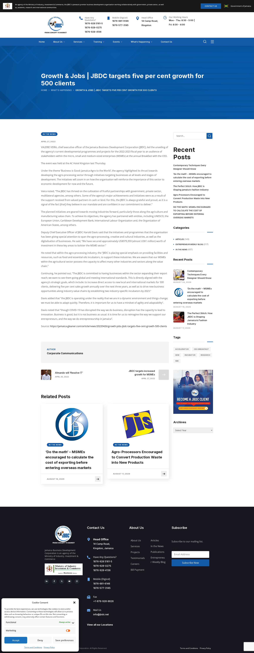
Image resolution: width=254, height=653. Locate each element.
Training (97, 42)
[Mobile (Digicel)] (108, 18)
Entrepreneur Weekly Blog (189, 244)
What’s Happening (140, 42)
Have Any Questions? (90, 19)
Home (42, 42)
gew (177, 355)
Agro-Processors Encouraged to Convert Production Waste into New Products (137, 457)
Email (175, 548)
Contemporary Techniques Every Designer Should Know (189, 167)
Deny (40, 640)
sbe (177, 361)
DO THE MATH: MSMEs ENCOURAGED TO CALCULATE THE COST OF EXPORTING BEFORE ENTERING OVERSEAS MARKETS (191, 212)
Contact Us (166, 42)
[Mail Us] (88, 610)
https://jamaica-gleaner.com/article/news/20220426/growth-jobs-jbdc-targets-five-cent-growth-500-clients (108, 326)
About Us (57, 42)
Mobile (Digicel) (119, 17)
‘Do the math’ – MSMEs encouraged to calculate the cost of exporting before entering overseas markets (69, 460)
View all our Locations (100, 624)
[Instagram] (76, 581)
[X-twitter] (61, 581)
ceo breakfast (201, 349)
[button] (74, 602)
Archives (179, 422)
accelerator (182, 349)
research (205, 355)
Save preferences (64, 640)
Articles (180, 239)
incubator (190, 355)
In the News (49, 134)
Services (77, 42)
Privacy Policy (49, 647)
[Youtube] (69, 581)
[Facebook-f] (54, 581)
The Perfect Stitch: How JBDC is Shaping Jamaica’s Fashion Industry (191, 188)
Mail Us (97, 610)
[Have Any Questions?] (81, 18)
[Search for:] (193, 135)
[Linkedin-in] (46, 581)
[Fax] (88, 597)
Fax (95, 596)
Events (116, 42)
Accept (15, 640)
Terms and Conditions (33, 647)
